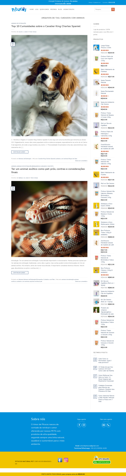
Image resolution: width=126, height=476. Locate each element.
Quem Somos (44, 9)
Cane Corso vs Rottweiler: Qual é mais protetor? (104, 361)
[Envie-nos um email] (104, 425)
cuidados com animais (62, 159)
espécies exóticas (35, 281)
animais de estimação (68, 279)
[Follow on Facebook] (79, 425)
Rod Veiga (33, 32)
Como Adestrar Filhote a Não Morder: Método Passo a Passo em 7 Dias (106, 398)
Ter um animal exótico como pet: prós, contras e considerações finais (48, 170)
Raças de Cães (73, 159)
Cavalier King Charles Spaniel (46, 159)
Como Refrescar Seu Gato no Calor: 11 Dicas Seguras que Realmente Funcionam (106, 378)
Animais (13, 166)
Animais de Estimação (18, 23)
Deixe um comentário (81, 161)
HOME (32, 9)
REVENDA (53, 9)
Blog (60, 9)
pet (41, 281)
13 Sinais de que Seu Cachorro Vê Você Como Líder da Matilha (106, 369)
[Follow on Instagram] (84, 425)
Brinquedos (36, 166)
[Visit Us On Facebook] (60, 460)
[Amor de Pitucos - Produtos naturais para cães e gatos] (19, 9)
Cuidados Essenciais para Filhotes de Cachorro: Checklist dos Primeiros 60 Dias (106, 388)
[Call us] (108, 425)
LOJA (36, 9)
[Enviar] (113, 9)
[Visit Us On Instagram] (66, 460)
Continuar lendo (20, 152)
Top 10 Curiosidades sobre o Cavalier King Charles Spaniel (46, 26)
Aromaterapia (68, 9)
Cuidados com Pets (47, 166)
